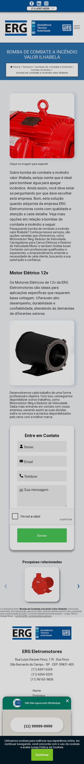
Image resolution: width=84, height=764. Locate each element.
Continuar (42, 754)
